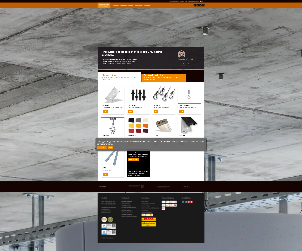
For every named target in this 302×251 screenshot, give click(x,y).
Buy (105, 111)
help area (184, 63)
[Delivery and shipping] (151, 220)
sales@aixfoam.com (110, 201)
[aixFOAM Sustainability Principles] (104, 219)
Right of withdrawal (146, 208)
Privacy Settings (102, 147)
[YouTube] (191, 202)
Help (186, 1)
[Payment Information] (170, 206)
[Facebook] (183, 202)
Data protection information (148, 203)
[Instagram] (186, 202)
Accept (110, 147)
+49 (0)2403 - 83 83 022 (134, 175)
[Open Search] (195, 5)
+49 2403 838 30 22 (110, 203)
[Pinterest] (188, 202)
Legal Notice (145, 201)
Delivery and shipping (147, 212)
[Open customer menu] (198, 5)
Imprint (113, 144)
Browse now (133, 159)
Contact (182, 1)
